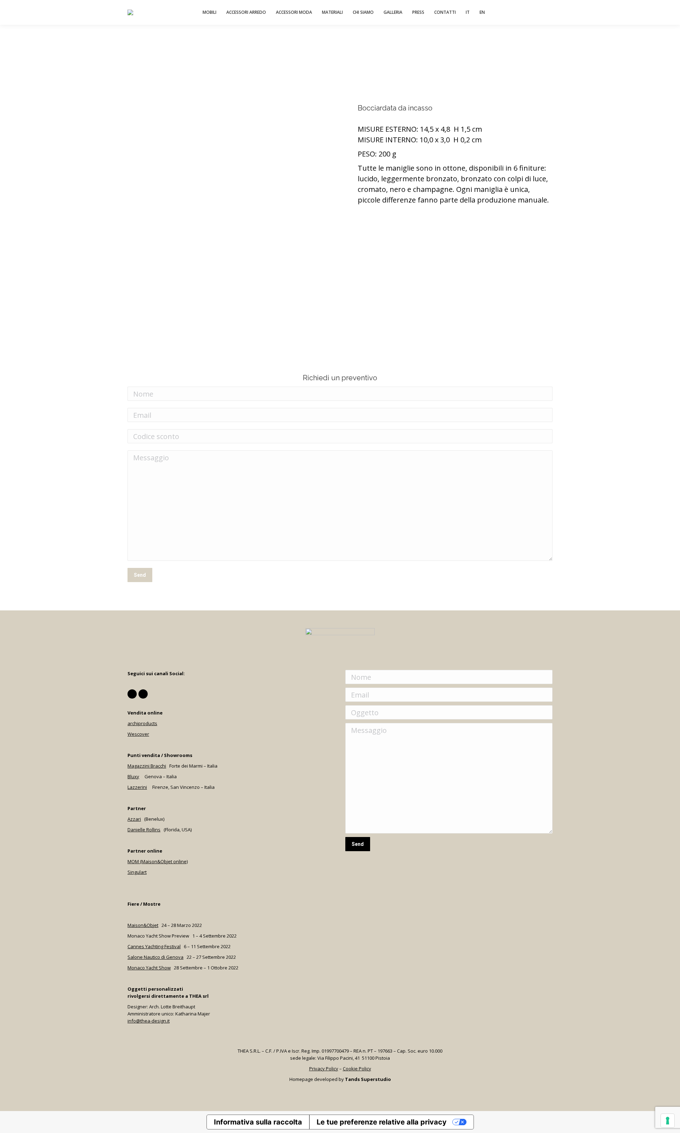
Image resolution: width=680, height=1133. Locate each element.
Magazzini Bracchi (147, 766)
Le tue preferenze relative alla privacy (382, 1122)
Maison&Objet (143, 925)
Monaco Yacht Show (149, 967)
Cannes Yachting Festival (154, 946)
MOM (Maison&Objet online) (158, 861)
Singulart (137, 872)
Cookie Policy (357, 1068)
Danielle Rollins (144, 829)
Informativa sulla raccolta (258, 1122)
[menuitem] (209, 12)
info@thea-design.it (149, 1021)
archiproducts (142, 723)
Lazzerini (137, 787)
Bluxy (133, 776)
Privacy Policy (323, 1068)
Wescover (138, 734)
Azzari (134, 819)
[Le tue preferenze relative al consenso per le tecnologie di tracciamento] (667, 1120)
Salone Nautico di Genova (155, 957)
